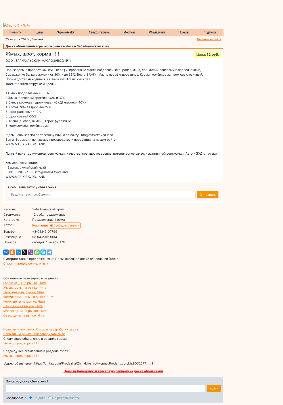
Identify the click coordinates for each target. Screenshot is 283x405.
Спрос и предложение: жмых (25, 263)
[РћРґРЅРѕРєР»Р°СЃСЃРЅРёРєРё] (12, 252)
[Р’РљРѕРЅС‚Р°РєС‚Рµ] (6, 252)
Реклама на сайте (209, 39)
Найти (213, 388)
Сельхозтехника (99, 32)
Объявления (157, 32)
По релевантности (66, 398)
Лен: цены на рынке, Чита (23, 306)
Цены (39, 32)
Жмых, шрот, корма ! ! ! (21, 343)
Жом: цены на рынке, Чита (23, 292)
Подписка (210, 32)
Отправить (208, 194)
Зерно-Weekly (66, 32)
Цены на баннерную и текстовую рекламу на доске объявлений (113, 371)
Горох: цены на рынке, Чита (24, 283)
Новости (15, 32)
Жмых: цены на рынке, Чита (24, 287)
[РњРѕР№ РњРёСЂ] (18, 252)
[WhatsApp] (37, 252)
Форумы (129, 32)
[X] (24, 252)
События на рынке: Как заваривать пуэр (34, 334)
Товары (184, 32)
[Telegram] (49, 252)
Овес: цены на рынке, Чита (24, 315)
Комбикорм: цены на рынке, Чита (28, 297)
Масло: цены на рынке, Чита (25, 311)
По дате (39, 398)
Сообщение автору (66, 225)
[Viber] (30, 252)
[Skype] (43, 252)
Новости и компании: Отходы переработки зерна (40, 329)
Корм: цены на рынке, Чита (24, 301)
